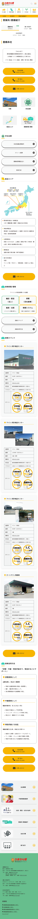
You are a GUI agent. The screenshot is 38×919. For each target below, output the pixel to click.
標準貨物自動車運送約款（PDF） (11, 904)
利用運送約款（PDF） (9, 907)
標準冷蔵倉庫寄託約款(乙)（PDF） (11, 909)
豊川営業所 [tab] (27, 27)
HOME (4, 16)
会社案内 (12, 16)
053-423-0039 (16, 895)
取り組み (26, 12)
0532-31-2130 (15, 383)
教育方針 (19, 12)
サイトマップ (5, 913)
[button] (31, 3)
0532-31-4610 (23, 875)
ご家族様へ (34, 12)
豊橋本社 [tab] (10, 27)
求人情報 (4, 12)
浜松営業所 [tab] (19, 34)
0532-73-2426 (13, 873)
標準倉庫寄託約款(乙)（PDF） (10, 911)
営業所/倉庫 (11, 12)
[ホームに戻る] (7, 3)
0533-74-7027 (16, 885)
